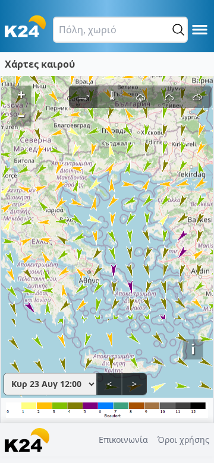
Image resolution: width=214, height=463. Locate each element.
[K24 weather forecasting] (25, 26)
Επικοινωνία (123, 439)
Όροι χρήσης (183, 439)
